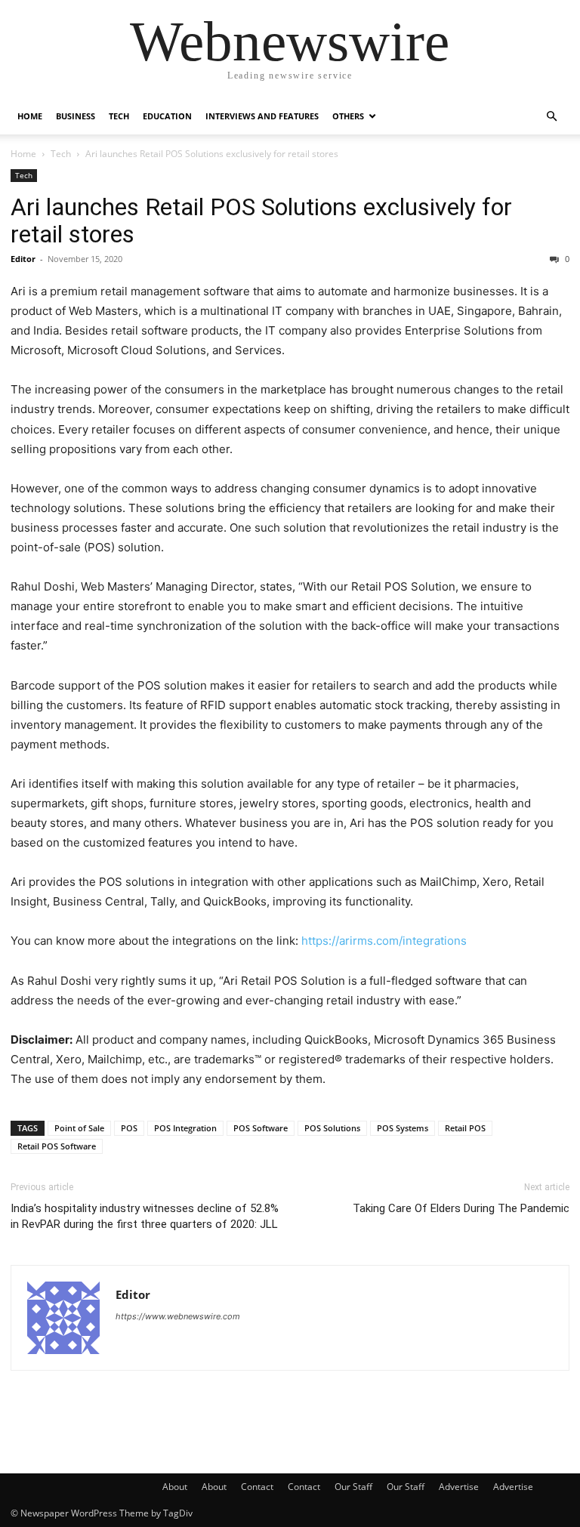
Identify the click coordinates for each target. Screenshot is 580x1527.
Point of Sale (79, 1128)
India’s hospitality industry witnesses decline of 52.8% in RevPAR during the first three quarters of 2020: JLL (145, 1216)
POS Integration (185, 1128)
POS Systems (402, 1128)
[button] (551, 117)
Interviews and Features (262, 116)
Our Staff (353, 1486)
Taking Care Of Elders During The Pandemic (461, 1208)
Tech (119, 116)
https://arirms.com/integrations (384, 940)
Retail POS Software (56, 1146)
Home (29, 116)
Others (348, 116)
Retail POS (465, 1128)
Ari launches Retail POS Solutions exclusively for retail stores (261, 220)
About (174, 1486)
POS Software (260, 1128)
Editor (23, 258)
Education (167, 116)
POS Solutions (332, 1128)
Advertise (459, 1486)
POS (129, 1128)
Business (75, 116)
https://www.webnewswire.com (178, 1316)
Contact (257, 1486)
